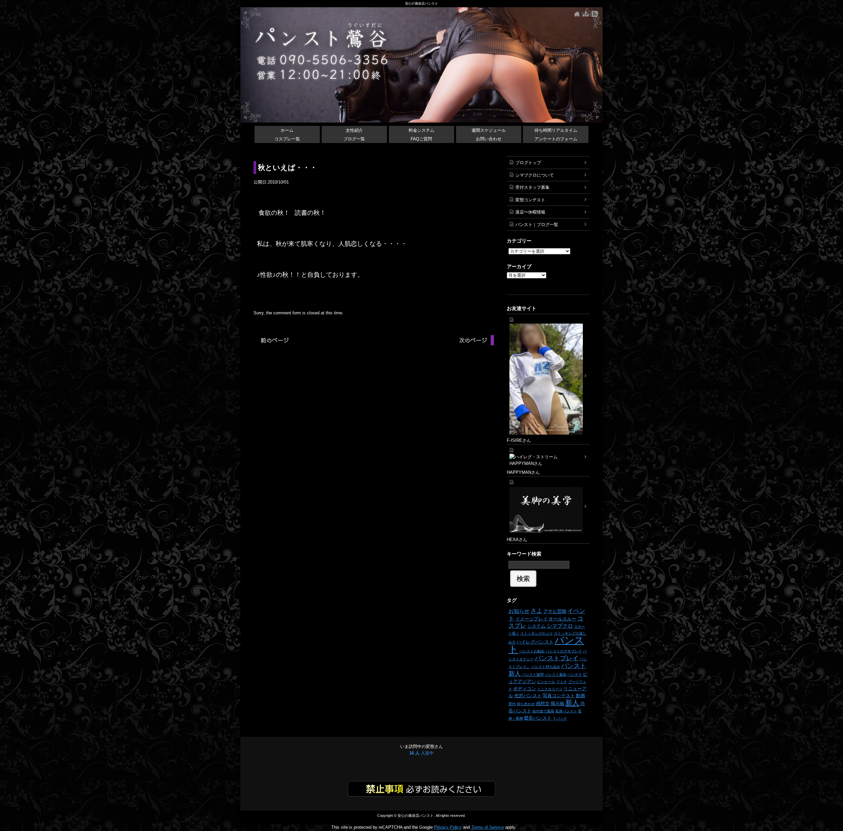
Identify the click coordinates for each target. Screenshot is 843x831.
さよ (536, 611)
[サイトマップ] (586, 14)
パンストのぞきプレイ (564, 651)
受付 (512, 704)
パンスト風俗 (555, 674)
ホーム (287, 130)
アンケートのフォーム (555, 138)
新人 (572, 702)
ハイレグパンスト (535, 642)
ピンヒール (546, 682)
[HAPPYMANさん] (548, 457)
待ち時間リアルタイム (555, 130)
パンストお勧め (532, 651)
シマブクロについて (534, 175)
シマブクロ (560, 626)
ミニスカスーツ (549, 689)
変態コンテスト (530, 199)
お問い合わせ (489, 138)
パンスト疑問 (533, 674)
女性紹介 (354, 130)
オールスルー (562, 618)
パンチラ (574, 674)
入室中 (421, 753)
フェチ (561, 682)
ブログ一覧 (354, 138)
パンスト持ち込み (545, 667)
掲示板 (557, 703)
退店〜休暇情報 (530, 212)
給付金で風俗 (543, 711)
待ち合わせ (526, 704)
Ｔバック (560, 718)
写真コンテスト (559, 695)
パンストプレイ (557, 658)
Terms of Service (487, 827)
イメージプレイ (531, 618)
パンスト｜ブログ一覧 (536, 224)
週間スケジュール (489, 130)
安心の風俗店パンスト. (416, 815)
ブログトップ (528, 162)
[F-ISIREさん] (548, 375)
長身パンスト (566, 711)
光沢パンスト (528, 695)
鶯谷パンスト (538, 718)
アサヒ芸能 (554, 611)
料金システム (421, 130)
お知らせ (519, 611)
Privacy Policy (448, 827)
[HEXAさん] (548, 506)
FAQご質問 (421, 138)
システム (536, 626)
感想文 (543, 703)
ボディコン (524, 688)
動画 (580, 695)
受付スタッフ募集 (532, 187)
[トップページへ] (577, 14)
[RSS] (595, 14)
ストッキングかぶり (536, 633)
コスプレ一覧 (287, 138)
